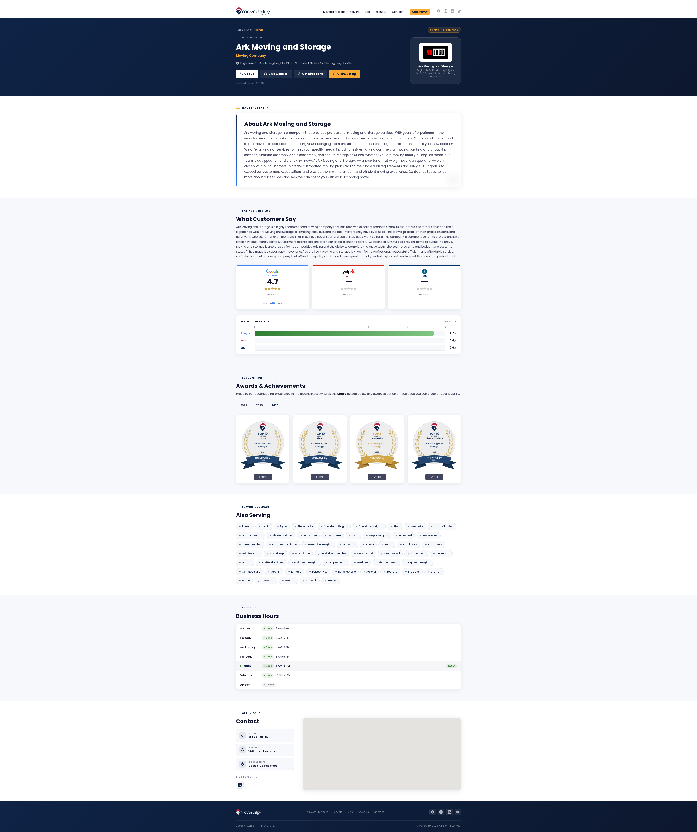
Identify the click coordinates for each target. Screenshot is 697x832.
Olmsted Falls (251, 571)
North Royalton (252, 535)
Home (239, 29)
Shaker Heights (283, 535)
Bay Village (277, 553)
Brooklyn (414, 571)
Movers (354, 12)
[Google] (240, 785)
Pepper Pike (319, 571)
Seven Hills (443, 553)
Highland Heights (419, 562)
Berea (370, 544)
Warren (332, 580)
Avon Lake (310, 535)
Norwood (349, 544)
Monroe (290, 580)
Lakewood (267, 580)
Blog (367, 12)
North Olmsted (443, 526)
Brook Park (410, 544)
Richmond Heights (306, 562)
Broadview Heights (284, 544)
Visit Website (278, 74)
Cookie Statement (246, 825)
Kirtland (296, 571)
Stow (397, 526)
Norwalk (311, 580)
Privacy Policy (267, 825)
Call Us (249, 74)
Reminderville (347, 571)
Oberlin (275, 571)
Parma (246, 526)
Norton (246, 562)
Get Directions (312, 74)
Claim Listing (346, 74)
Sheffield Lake (388, 562)
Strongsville (305, 526)
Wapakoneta (337, 562)
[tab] (244, 405)
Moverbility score (334, 12)
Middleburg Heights (333, 553)
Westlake (417, 526)
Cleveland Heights (336, 526)
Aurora (371, 571)
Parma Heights (251, 544)
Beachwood (365, 553)
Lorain (265, 526)
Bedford (391, 571)
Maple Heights (378, 535)
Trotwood (405, 535)
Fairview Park (250, 553)
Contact (397, 12)
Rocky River (430, 535)
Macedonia (417, 553)
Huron (246, 580)
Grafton (435, 571)
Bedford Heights (273, 562)
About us (381, 12)
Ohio (249, 29)
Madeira (362, 562)
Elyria (283, 526)
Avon (355, 535)
